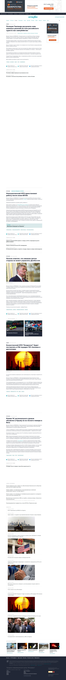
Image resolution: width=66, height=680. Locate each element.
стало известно (20, 440)
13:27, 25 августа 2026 (13, 83)
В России (12, 20)
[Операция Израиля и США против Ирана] (11, 649)
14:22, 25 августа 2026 (13, 416)
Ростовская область (30, 229)
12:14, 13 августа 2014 (12, 24)
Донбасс (14, 309)
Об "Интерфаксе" (10, 13)
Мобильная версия (4, 13)
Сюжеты (44, 20)
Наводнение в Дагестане (41, 651)
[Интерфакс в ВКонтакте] (27, 675)
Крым (13, 455)
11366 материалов (20, 652)
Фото (48, 20)
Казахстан (8, 391)
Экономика (20, 20)
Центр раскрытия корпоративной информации (30, 673)
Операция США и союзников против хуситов (53, 651)
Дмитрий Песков (9, 309)
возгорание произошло (32, 120)
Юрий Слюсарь (23, 229)
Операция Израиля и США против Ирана (11, 651)
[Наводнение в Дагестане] (44, 648)
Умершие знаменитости (32, 650)
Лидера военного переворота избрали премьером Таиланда (27, 33)
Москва (32, 20)
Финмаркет (27, 13)
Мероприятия (36, 657)
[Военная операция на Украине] (22, 648)
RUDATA (25, 672)
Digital (36, 20)
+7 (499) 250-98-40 (32, 665)
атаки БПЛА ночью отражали (22, 204)
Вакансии (24, 657)
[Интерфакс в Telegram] (25, 675)
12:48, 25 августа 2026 (13, 256)
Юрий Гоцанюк (9, 455)
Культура (28, 20)
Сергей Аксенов (20, 455)
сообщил (25, 199)
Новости (40, 20)
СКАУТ (8, 672)
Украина (26, 309)
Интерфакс (33, 17)
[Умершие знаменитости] (33, 648)
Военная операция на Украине (17, 191)
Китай (28, 136)
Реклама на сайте (30, 657)
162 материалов (41, 652)
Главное (7, 20)
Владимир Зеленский (20, 309)
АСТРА (8, 674)
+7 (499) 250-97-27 (39, 665)
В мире (16, 20)
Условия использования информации (53, 674)
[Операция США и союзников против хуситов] (54, 648)
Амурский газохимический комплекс (20, 136)
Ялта (16, 455)
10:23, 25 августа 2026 (27, 191)
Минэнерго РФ (13, 391)
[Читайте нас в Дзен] (24, 675)
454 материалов (31, 651)
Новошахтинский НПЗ (16, 229)
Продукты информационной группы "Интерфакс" (21, 667)
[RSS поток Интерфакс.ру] (28, 675)
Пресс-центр (20, 657)
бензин (23, 391)
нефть (20, 391)
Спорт (25, 20)
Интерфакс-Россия (21, 13)
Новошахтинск (9, 229)
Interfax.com (16, 13)
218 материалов (52, 653)
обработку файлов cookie (47, 663)
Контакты (8, 657)
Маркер (8, 673)
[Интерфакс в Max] (30, 675)
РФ (17, 391)
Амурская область (10, 136)
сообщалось (11, 120)
